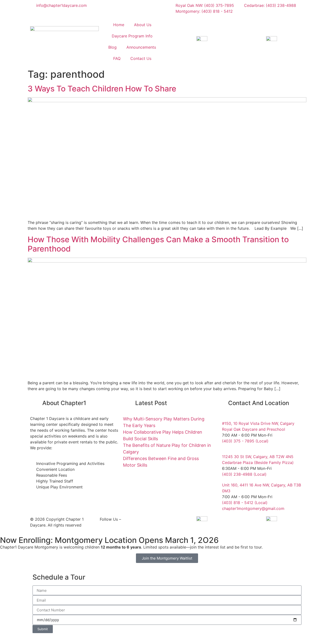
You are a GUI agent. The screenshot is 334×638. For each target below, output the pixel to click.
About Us (142, 24)
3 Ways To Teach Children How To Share (102, 88)
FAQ (117, 58)
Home (118, 24)
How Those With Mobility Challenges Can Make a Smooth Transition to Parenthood (158, 244)
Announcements (141, 47)
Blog (112, 47)
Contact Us (140, 58)
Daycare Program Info (132, 35)
